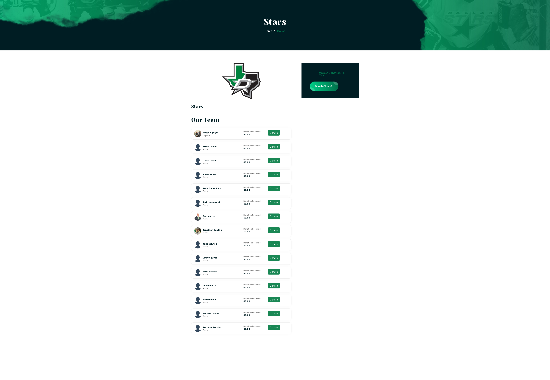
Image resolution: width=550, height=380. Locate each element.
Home (270, 31)
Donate (274, 132)
